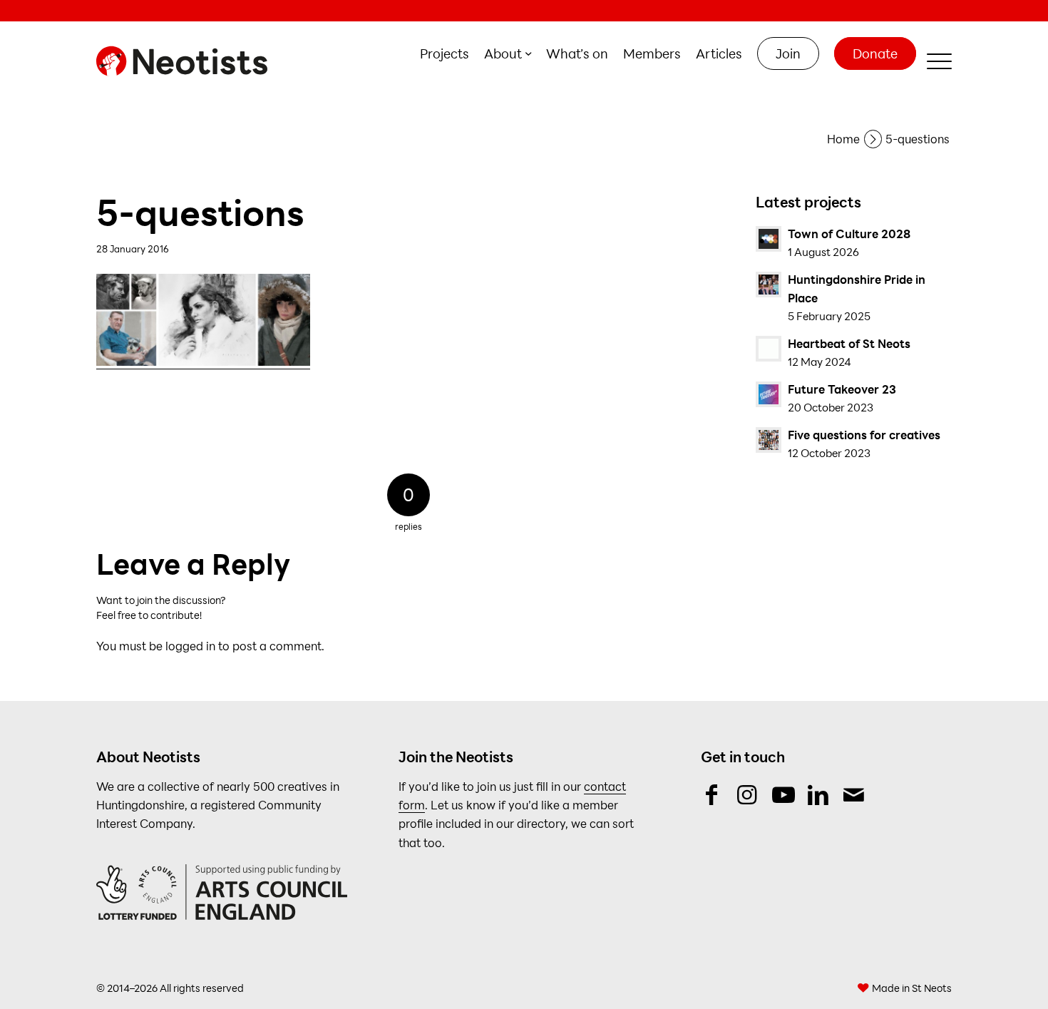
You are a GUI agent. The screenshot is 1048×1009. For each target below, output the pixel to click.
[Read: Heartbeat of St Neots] (768, 349)
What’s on (577, 53)
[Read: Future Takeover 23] (768, 394)
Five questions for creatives (864, 434)
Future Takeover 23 (842, 388)
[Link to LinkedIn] (818, 794)
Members (652, 53)
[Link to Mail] (853, 794)
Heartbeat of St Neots (849, 343)
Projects (444, 53)
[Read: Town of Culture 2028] (768, 239)
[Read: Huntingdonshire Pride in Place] (768, 284)
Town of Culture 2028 (849, 233)
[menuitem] (445, 54)
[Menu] (935, 61)
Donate (875, 53)
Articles (719, 53)
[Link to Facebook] (711, 794)
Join (788, 53)
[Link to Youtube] (782, 794)
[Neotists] (185, 61)
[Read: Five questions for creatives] (768, 440)
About (503, 53)
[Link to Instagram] (746, 794)
